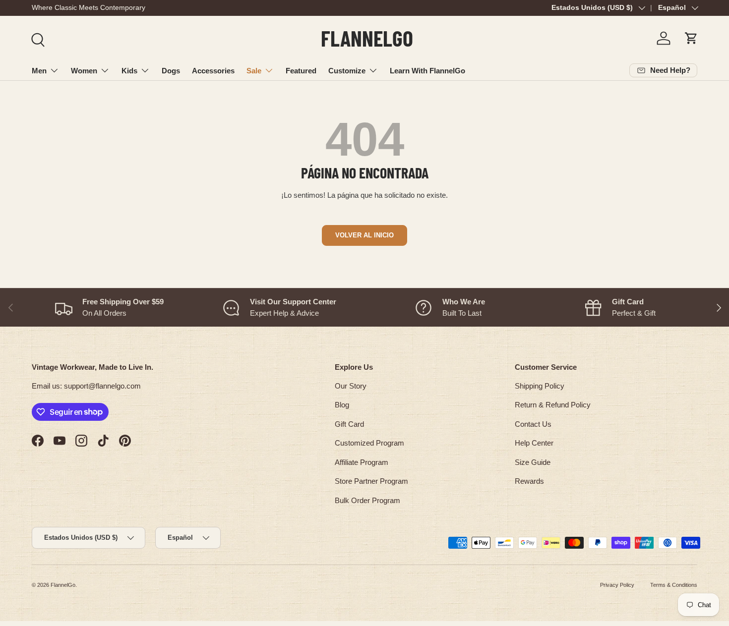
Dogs (171, 70)
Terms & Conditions (673, 585)
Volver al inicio (364, 235)
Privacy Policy (617, 585)
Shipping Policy (539, 386)
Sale (253, 70)
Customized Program (369, 443)
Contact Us (533, 424)
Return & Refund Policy (553, 404)
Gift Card (349, 424)
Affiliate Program (361, 462)
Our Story (350, 386)
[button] (691, 38)
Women (84, 70)
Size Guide (532, 462)
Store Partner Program (371, 481)
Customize (346, 70)
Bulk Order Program (367, 500)
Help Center (534, 443)
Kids (129, 70)
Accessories (213, 70)
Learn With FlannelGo (427, 70)
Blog (342, 404)
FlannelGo (63, 585)
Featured (301, 70)
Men (39, 70)
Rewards (529, 481)
